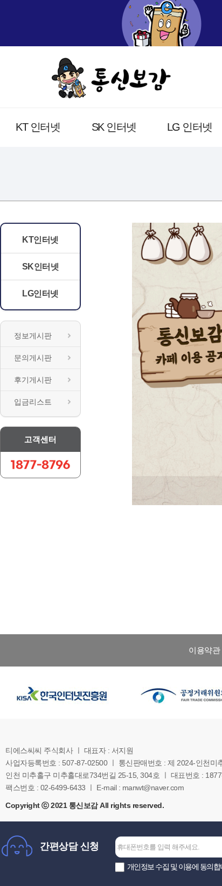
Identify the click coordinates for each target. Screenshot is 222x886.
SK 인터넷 (114, 127)
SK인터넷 (40, 266)
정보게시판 (33, 335)
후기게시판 (33, 379)
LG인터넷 (40, 293)
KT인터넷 (40, 239)
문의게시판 (33, 357)
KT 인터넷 (38, 127)
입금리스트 (33, 402)
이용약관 (204, 650)
